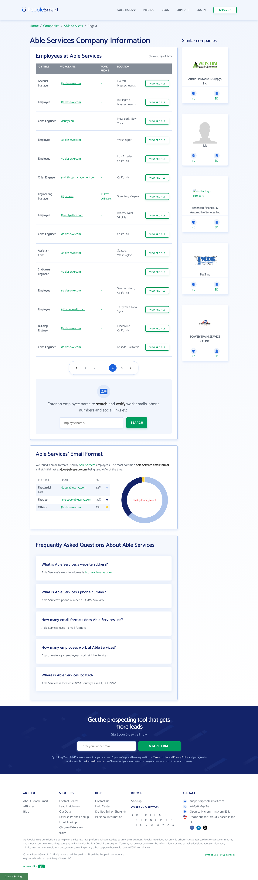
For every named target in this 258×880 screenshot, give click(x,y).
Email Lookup (68, 822)
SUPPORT (183, 10)
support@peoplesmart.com (207, 801)
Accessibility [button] (30, 866)
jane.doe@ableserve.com (76, 499)
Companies (51, 26)
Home (34, 26)
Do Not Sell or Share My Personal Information (110, 814)
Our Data (65, 811)
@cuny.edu (67, 121)
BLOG (165, 10)
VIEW (157, 84)
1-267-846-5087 (199, 806)
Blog (26, 811)
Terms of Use (160, 757)
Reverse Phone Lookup (74, 817)
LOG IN (201, 10)
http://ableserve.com (98, 572)
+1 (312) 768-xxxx (106, 196)
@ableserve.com (71, 83)
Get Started (225, 10)
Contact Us (102, 801)
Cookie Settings (14, 876)
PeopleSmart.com (95, 761)
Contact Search (69, 801)
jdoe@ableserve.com (73, 487)
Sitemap (136, 801)
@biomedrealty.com (73, 309)
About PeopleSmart (35, 801)
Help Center (102, 806)
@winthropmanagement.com (78, 177)
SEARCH (137, 422)
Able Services (73, 26)
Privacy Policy (180, 757)
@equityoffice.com (72, 215)
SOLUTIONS (125, 10)
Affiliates (29, 806)
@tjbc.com (67, 196)
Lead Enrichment (70, 806)
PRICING (148, 10)
